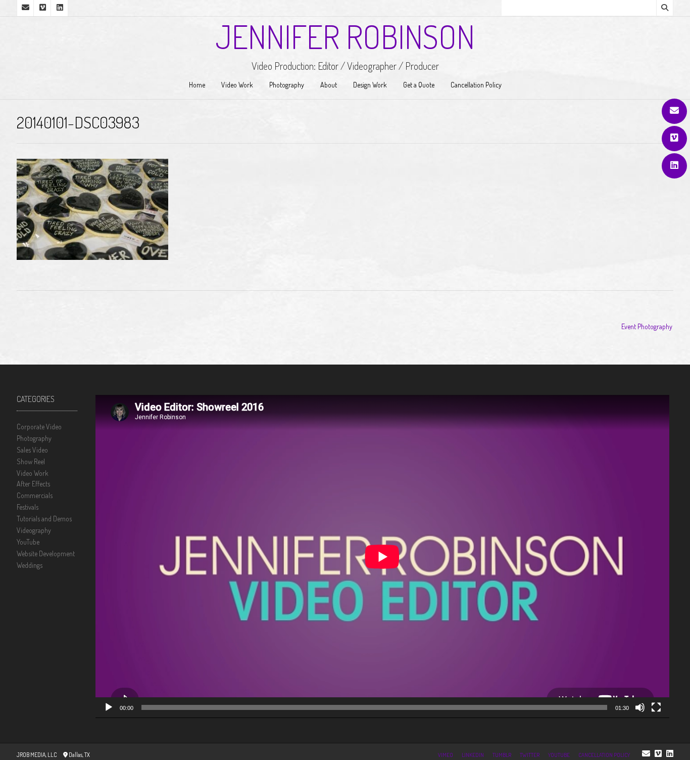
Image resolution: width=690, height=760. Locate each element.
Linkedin (473, 754)
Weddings (29, 565)
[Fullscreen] (656, 707)
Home (197, 84)
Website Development (46, 553)
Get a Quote (418, 84)
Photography (286, 84)
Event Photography (646, 326)
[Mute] (640, 707)
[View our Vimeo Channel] (674, 138)
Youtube (559, 754)
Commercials (35, 495)
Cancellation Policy (476, 84)
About (328, 84)
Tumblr (501, 754)
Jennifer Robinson (345, 36)
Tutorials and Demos (44, 518)
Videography (34, 530)
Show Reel (31, 461)
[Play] (109, 707)
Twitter (529, 754)
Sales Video (32, 449)
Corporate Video (39, 426)
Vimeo (445, 754)
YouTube (28, 542)
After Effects (33, 483)
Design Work (370, 84)
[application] (382, 556)
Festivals (27, 507)
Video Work (237, 84)
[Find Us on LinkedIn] (674, 165)
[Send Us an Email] (674, 111)
